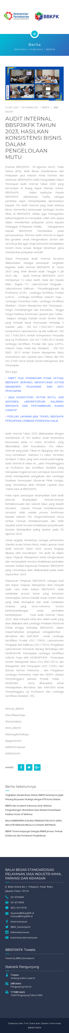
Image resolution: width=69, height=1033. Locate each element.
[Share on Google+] (37, 767)
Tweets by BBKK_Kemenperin (19, 958)
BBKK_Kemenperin (21, 926)
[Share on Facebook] (21, 767)
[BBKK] (34, 16)
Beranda (20, 49)
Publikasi (36, 49)
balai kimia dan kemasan (24, 937)
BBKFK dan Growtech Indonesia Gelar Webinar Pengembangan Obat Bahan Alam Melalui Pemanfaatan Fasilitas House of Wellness (33, 810)
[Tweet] (29, 767)
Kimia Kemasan (19, 921)
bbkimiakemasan (20, 932)
